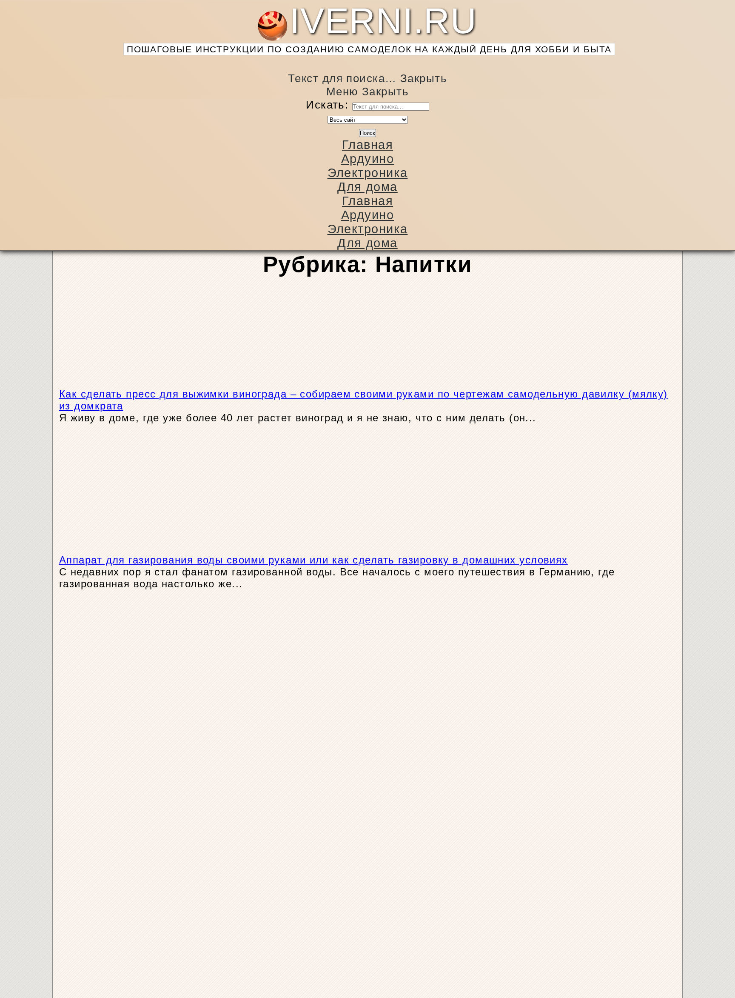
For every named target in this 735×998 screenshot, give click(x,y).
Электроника (368, 173)
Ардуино (367, 159)
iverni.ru (369, 28)
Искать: (327, 104)
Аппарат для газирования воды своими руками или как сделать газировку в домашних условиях (313, 560)
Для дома (367, 187)
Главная (367, 145)
